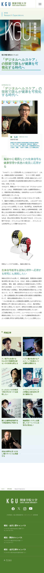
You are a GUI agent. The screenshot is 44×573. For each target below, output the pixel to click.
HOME (2, 489)
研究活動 (9, 489)
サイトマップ (28, 515)
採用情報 (35, 515)
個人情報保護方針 (18, 515)
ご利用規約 (9, 515)
